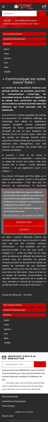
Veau (6, 53)
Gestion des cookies (24, 412)
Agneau (7, 58)
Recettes (7, 44)
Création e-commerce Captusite (24, 420)
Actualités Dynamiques (14, 39)
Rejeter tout (24, 222)
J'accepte (24, 229)
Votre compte (8, 406)
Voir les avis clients (12, 34)
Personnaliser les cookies (32, 215)
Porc (6, 62)
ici (39, 389)
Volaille (7, 71)
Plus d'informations (11, 215)
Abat (6, 67)
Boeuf (6, 49)
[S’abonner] (40, 364)
